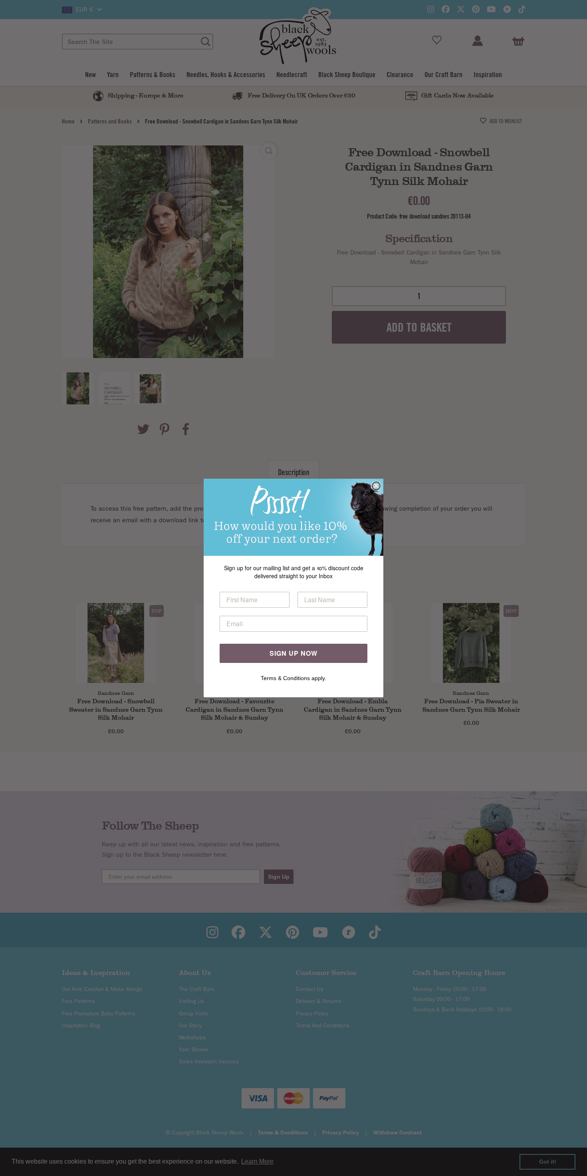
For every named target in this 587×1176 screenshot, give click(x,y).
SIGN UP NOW (293, 653)
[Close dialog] (376, 486)
